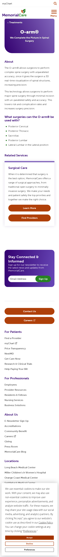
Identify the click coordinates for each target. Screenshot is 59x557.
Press (11, 446)
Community (16, 431)
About (11, 414)
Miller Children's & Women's (25, 472)
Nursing (14, 400)
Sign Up (43, 278)
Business (15, 405)
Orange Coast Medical (21, 477)
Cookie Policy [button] (46, 522)
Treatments (15, 22)
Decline (29, 543)
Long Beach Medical (20, 467)
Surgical (17, 168)
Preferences (29, 549)
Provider (15, 389)
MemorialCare (15, 451)
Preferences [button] (29, 531)
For (13, 332)
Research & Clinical (18, 363)
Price (15, 348)
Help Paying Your (16, 369)
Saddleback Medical (20, 482)
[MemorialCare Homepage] (14, 13)
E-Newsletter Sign (17, 420)
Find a (13, 338)
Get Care (12, 358)
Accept (29, 537)
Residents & (16, 395)
